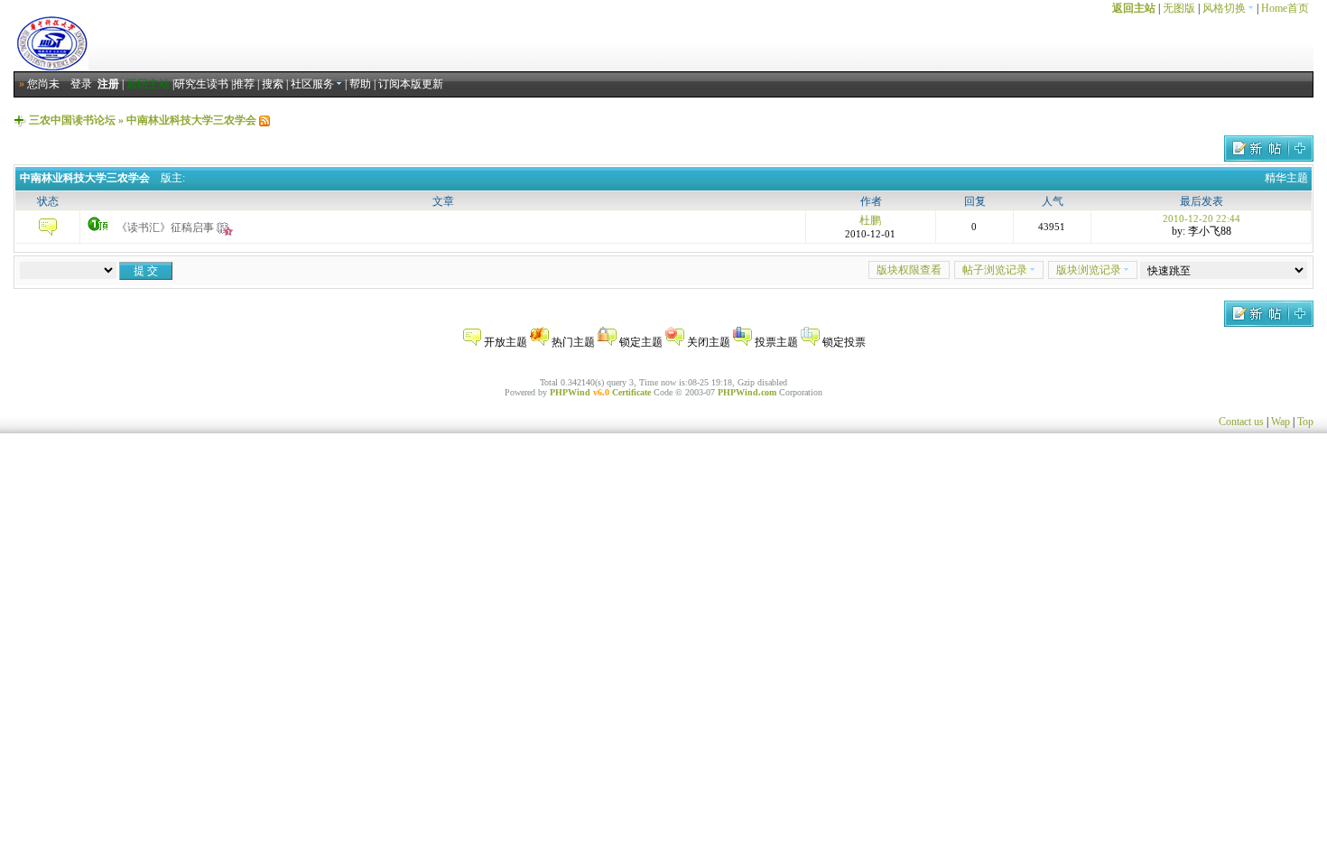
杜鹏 (870, 220)
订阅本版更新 (410, 84)
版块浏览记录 (1088, 270)
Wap (1280, 421)
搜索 (272, 84)
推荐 (244, 84)
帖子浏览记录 (994, 270)
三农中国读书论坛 (72, 120)
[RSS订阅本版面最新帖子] (264, 120)
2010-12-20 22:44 (1201, 218)
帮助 (360, 84)
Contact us (1241, 421)
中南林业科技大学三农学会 (191, 120)
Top (1305, 421)
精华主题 (1286, 178)
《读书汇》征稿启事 (165, 227)
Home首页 (1285, 8)
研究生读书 (201, 84)
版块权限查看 (909, 270)
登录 (81, 84)
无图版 (1179, 8)
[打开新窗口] (47, 232)
